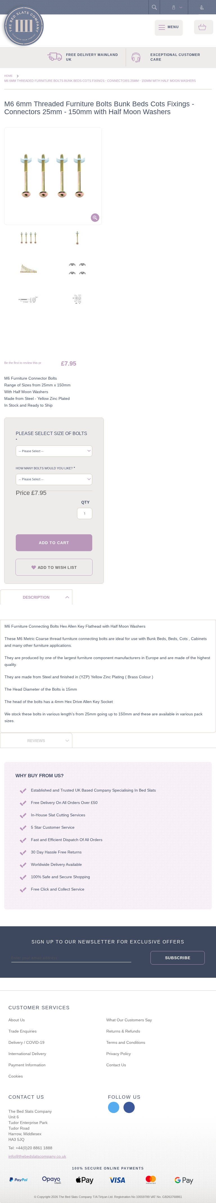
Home (9, 75)
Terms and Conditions (125, 1042)
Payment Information (27, 1065)
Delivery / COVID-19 (26, 1042)
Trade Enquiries (22, 1031)
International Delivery (27, 1053)
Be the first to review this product (26, 362)
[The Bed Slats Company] (22, 26)
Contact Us (116, 1065)
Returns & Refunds (123, 1031)
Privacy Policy (118, 1053)
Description (36, 597)
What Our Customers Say (129, 1020)
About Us (16, 1020)
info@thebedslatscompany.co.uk (37, 1156)
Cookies (15, 1076)
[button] (28, 240)
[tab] (36, 597)
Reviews (36, 740)
